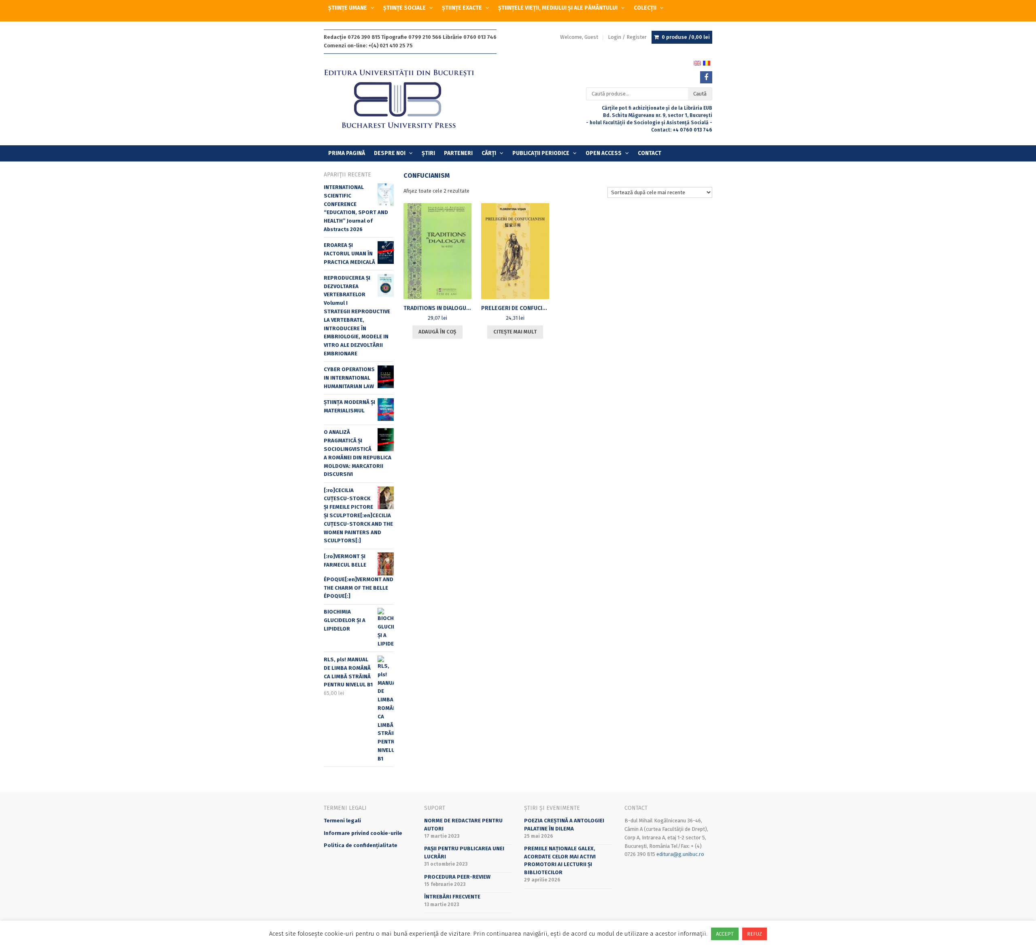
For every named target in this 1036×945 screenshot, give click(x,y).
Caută (700, 94)
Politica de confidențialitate (360, 845)
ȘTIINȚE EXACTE (462, 7)
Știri (428, 153)
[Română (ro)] (706, 62)
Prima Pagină (346, 153)
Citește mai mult (515, 332)
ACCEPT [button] (725, 934)
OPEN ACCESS (604, 153)
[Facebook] (706, 77)
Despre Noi (389, 153)
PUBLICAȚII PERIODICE (540, 153)
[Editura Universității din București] (407, 99)
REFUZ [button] (754, 934)
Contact (649, 153)
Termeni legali (342, 821)
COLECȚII (645, 7)
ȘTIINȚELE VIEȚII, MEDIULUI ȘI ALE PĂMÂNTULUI (558, 7)
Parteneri (458, 153)
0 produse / (686, 37)
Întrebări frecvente (452, 897)
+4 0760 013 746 (692, 130)
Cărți (489, 153)
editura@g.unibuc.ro (680, 854)
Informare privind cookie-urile (363, 833)
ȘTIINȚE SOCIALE (404, 7)
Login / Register (627, 37)
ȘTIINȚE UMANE (347, 7)
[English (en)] (697, 62)
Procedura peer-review (457, 877)
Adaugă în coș (437, 332)
